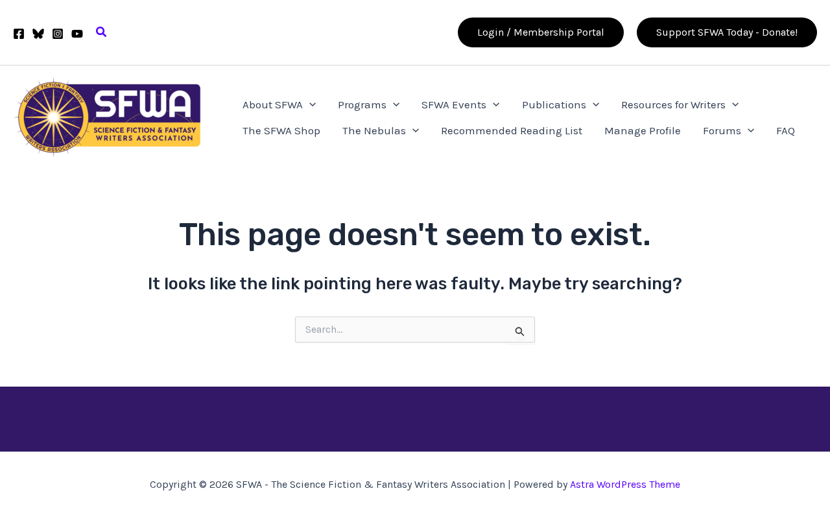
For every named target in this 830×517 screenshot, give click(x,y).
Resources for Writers (673, 104)
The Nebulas (374, 130)
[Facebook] (19, 34)
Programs (362, 104)
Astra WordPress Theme (625, 484)
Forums (722, 130)
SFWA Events (453, 104)
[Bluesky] (38, 34)
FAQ (785, 130)
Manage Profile (642, 130)
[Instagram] (58, 34)
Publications (554, 104)
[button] (102, 32)
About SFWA (273, 104)
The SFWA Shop (281, 130)
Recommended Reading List (511, 130)
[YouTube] (77, 34)
